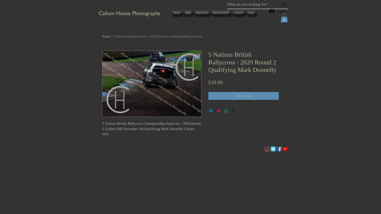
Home (106, 36)
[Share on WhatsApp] (226, 111)
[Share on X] (233, 111)
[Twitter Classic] (273, 148)
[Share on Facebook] (211, 111)
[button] (284, 18)
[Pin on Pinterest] (218, 111)
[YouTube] (285, 148)
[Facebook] (279, 148)
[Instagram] (267, 148)
